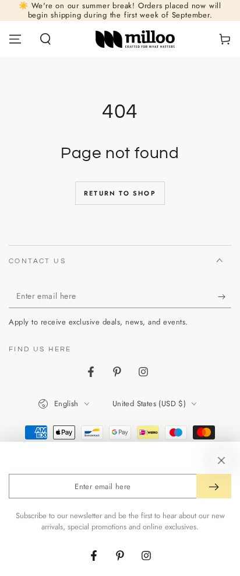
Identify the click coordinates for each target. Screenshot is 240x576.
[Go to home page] (135, 39)
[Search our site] (45, 39)
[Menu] (15, 39)
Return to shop (120, 193)
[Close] (221, 460)
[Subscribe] (224, 296)
